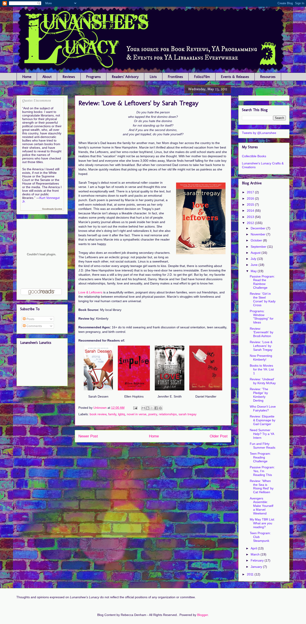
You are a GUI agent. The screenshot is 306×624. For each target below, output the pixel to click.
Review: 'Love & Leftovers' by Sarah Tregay (261, 345)
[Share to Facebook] (156, 408)
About (47, 77)
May (254, 271)
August (256, 252)
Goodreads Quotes (52, 209)
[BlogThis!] (147, 408)
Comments (34, 326)
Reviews (68, 77)
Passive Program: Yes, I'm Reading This (262, 471)
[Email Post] (135, 407)
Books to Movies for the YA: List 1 (262, 369)
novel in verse (137, 414)
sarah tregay (187, 414)
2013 (251, 217)
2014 (251, 210)
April (254, 548)
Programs (93, 77)
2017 (251, 192)
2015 (251, 204)
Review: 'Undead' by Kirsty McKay (263, 381)
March (256, 554)
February (258, 560)
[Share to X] (152, 408)
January (257, 566)
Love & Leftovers (90, 292)
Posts (30, 319)
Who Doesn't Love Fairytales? (263, 408)
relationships (168, 414)
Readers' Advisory (125, 77)
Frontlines (175, 77)
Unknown (100, 407)
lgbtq (121, 414)
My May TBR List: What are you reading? (262, 523)
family (112, 414)
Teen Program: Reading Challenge (260, 457)
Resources (268, 77)
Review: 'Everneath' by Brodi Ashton (261, 332)
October (257, 240)
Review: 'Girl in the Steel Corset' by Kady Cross (263, 299)
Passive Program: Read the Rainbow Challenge (262, 282)
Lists (153, 77)
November (258, 234)
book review (98, 414)
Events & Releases (235, 77)
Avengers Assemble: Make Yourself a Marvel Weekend (261, 506)
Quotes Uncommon (36, 100)
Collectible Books (254, 156)
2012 (251, 223)
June (255, 265)
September (259, 246)
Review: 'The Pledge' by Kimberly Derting (259, 394)
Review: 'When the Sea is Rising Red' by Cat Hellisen (262, 486)
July (254, 258)
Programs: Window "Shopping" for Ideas (262, 316)
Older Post (219, 436)
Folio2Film (202, 77)
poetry (152, 414)
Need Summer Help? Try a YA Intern (262, 433)
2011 (250, 574)
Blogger (202, 615)
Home (26, 77)
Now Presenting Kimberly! (261, 357)
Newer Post (88, 436)
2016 (251, 198)
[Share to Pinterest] (160, 408)
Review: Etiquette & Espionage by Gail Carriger (262, 420)
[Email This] (143, 408)
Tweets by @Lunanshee (259, 133)
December (258, 228)
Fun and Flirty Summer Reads (262, 445)
